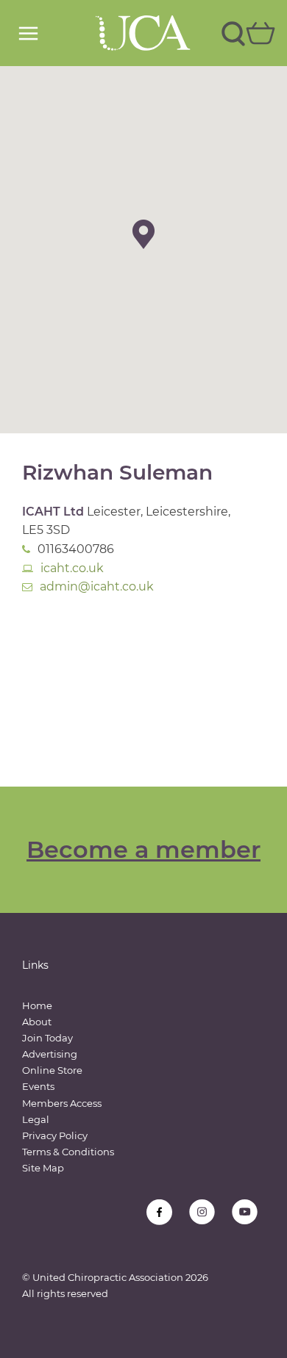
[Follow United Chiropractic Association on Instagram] (202, 1212)
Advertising (49, 1054)
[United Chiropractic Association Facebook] (159, 1212)
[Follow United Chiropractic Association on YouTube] (245, 1212)
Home (37, 1005)
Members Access (62, 1103)
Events (38, 1086)
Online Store (52, 1070)
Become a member (143, 849)
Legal (35, 1119)
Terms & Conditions (68, 1151)
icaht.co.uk (72, 568)
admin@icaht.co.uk (97, 586)
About (37, 1021)
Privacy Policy (55, 1135)
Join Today (47, 1038)
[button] (143, 234)
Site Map (43, 1168)
